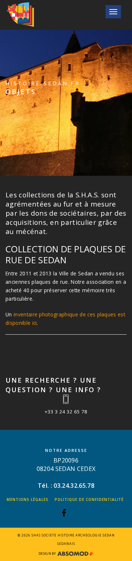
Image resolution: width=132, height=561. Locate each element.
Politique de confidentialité (89, 499)
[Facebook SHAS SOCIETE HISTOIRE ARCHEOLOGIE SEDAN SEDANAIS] (64, 514)
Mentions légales (27, 499)
